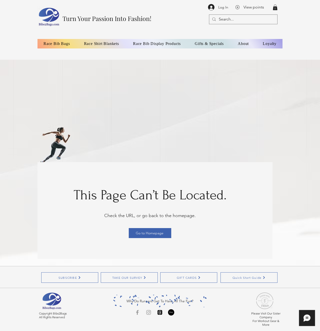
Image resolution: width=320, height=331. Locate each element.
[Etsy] (171, 312)
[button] (275, 7)
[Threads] (160, 312)
